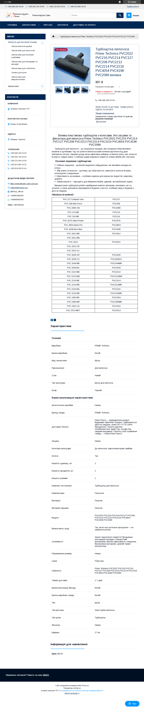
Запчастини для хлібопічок (23, 68)
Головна (12, 25)
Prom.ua (85, 686)
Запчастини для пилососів (23, 50)
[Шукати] (119, 15)
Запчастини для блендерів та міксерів (24, 63)
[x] (55, 320)
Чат (134, 704)
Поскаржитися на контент (70, 691)
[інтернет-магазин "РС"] (17, 18)
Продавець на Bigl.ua (72, 688)
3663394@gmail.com (19, 188)
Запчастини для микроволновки (18, 78)
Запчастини (29, 25)
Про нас (48, 25)
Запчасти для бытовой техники (22, 42)
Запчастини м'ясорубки (21, 46)
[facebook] (52, 320)
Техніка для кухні (18, 72)
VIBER (46, 675)
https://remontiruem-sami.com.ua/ (24, 184)
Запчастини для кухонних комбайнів (22, 56)
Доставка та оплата (84, 25)
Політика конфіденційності (92, 691)
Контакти (63, 25)
